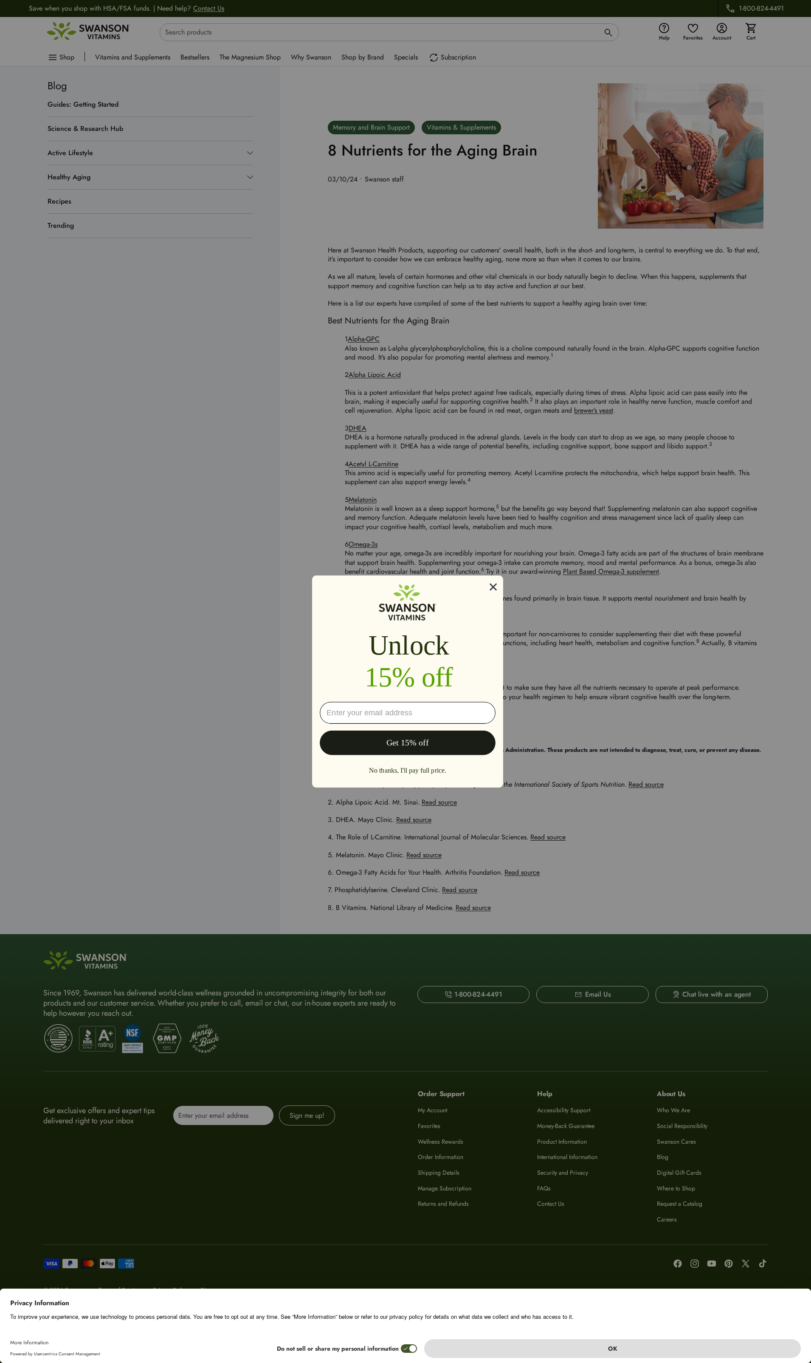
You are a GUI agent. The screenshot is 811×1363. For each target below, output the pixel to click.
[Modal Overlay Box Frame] (407, 681)
